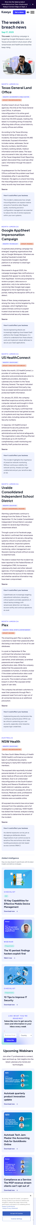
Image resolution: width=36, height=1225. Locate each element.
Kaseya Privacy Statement (10, 1208)
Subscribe (10, 1040)
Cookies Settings (16, 1219)
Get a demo (19, 12)
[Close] (30, 1195)
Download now (9, 911)
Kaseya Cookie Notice (8, 1206)
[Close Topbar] (32, 4)
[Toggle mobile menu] (32, 12)
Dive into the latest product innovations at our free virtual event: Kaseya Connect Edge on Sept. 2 (15, 4)
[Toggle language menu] (28, 12)
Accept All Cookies (16, 1213)
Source (4, 189)
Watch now (8, 958)
